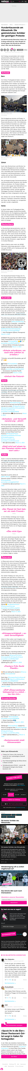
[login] (2, 1069)
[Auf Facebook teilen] (2, 50)
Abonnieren (14, 902)
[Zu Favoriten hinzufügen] (14, 50)
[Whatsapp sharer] (6, 862)
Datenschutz (11, 1066)
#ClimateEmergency (7, 437)
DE (19, 1)
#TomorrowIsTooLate (8, 410)
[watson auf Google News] (26, 50)
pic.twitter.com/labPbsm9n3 (15, 369)
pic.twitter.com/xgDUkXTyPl (10, 482)
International (4, 24)
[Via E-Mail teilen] (7, 50)
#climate (18, 435)
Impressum (23, 1064)
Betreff (3, 923)
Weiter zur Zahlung (14, 799)
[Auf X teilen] (3, 862)
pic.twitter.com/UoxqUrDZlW (10, 330)
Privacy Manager (19, 1066)
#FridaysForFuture (19, 406)
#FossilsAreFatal (21, 727)
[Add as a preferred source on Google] (20, 50)
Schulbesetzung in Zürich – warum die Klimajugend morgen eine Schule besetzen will (14, 767)
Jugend (4, 817)
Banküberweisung (20, 807)
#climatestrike (16, 329)
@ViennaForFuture (15, 655)
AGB (5, 1066)
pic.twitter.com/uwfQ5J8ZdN (10, 718)
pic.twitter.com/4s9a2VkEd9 (10, 411)
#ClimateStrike (13, 341)
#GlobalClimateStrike (8, 408)
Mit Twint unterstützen (16, 804)
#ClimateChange (15, 402)
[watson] (5, 1)
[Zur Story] (14, 1043)
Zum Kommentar (9, 983)
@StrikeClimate (6, 329)
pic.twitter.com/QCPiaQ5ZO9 (10, 343)
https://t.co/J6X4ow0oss (16, 679)
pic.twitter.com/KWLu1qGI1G (10, 608)
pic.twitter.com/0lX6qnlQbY (10, 659)
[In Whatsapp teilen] (5, 50)
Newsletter (5, 1064)
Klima (11, 24)
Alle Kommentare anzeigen (14, 1025)
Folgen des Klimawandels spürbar (13, 460)
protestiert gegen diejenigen (9, 586)
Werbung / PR (12, 1064)
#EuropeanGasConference (16, 677)
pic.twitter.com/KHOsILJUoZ (10, 441)
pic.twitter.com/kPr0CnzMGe (10, 733)
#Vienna (23, 672)
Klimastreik (11, 817)
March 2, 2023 (20, 443)
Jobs (18, 1064)
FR (22, 1)
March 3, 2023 (5, 334)
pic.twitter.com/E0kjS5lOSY (9, 681)
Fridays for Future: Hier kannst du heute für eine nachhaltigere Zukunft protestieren (14, 756)
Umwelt (19, 815)
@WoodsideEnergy (18, 321)
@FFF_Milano (5, 477)
